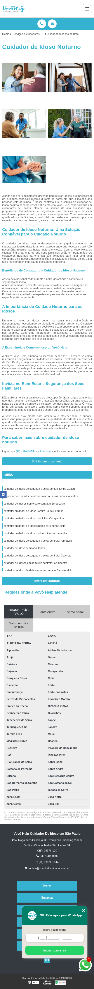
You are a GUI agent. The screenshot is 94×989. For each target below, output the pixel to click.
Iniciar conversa (54, 950)
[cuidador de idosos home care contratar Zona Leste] (24, 123)
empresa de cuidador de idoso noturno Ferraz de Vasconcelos (41, 496)
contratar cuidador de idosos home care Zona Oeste (34, 525)
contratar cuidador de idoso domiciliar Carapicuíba (34, 518)
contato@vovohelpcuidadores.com (48, 868)
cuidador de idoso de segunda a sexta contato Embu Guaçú (39, 488)
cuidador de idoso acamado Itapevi (24, 548)
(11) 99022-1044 (48, 862)
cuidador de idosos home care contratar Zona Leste (34, 503)
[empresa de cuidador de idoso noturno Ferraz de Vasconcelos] (70, 78)
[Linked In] (47, 959)
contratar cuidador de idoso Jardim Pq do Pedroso (33, 511)
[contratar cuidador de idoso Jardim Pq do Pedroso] (70, 123)
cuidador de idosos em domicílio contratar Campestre (35, 563)
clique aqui (44, 451)
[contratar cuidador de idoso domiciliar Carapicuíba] (24, 169)
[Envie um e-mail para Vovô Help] (52, 23)
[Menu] (87, 8)
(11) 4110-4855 (25, 451)
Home (47, 885)
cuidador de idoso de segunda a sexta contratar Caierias (37, 555)
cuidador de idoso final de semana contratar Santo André (37, 570)
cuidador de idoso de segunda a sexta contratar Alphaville (38, 540)
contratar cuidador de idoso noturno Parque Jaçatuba (35, 533)
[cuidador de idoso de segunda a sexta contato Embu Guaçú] (24, 78)
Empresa (47, 897)
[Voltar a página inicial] (13, 8)
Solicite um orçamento (47, 461)
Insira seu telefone (54, 929)
